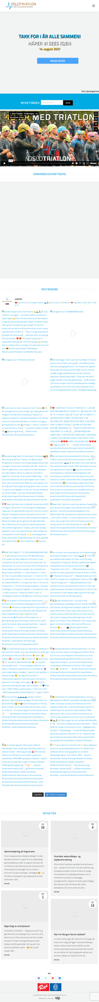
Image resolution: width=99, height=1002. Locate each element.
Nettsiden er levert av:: (47, 998)
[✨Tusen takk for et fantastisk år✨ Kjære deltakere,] (73, 766)
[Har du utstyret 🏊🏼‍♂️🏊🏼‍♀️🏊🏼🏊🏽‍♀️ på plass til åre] (25, 718)
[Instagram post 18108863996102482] (73, 333)
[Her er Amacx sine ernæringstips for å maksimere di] (73, 574)
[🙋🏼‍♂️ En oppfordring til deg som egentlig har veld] (25, 670)
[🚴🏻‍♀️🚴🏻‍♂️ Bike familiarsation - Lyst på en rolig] (73, 622)
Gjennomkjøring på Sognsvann (19, 851)
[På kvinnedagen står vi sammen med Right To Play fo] (73, 381)
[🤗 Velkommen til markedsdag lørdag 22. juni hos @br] (73, 718)
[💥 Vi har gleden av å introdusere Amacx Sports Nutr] (25, 622)
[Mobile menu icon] (93, 5)
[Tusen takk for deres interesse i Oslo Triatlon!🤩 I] (25, 429)
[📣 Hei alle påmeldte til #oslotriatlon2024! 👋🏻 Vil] (73, 670)
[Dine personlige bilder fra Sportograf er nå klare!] (25, 478)
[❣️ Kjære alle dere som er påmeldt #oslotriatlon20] (25, 526)
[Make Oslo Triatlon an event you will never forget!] (73, 526)
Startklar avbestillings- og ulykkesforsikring (67, 858)
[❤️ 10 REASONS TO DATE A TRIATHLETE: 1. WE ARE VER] (73, 429)
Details (7, 883)
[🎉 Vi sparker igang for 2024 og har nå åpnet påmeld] (25, 766)
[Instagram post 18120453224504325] (25, 381)
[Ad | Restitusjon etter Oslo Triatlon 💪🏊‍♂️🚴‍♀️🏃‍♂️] (25, 333)
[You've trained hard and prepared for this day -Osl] (73, 478)
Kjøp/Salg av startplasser (17, 926)
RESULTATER (57, 60)
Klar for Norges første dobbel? (69, 934)
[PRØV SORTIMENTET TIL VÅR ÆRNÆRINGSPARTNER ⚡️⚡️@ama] (25, 574)
